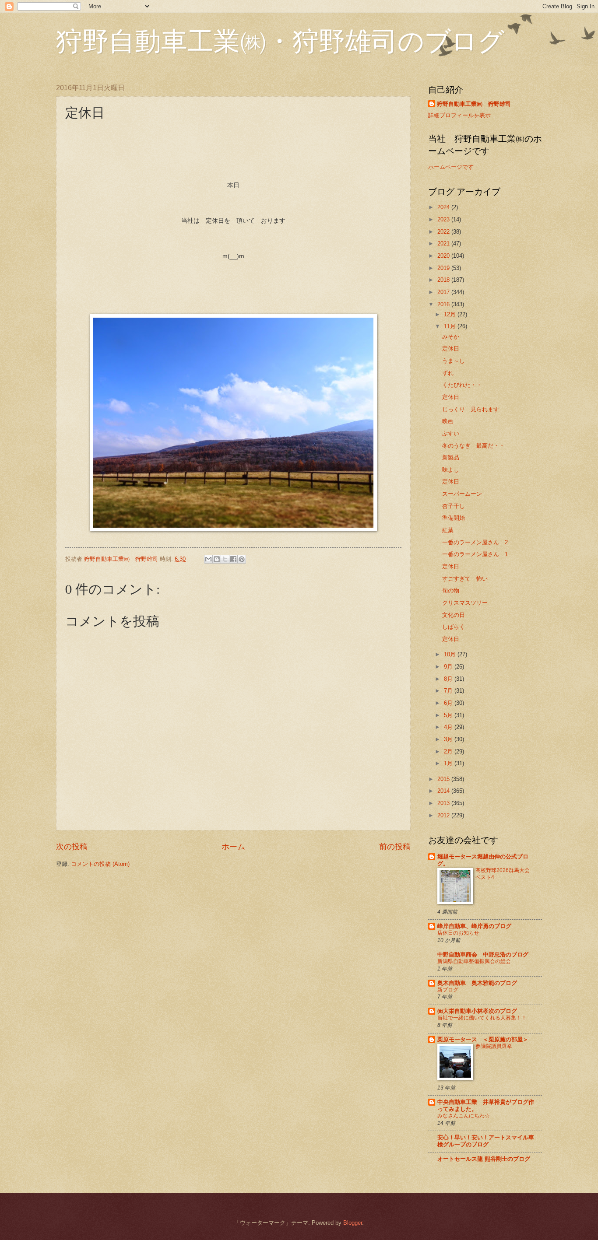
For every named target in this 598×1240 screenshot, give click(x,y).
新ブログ (447, 990)
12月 (450, 314)
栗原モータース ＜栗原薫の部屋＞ (482, 1039)
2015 (444, 779)
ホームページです (451, 167)
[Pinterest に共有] (241, 559)
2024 (444, 207)
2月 (449, 751)
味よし (450, 469)
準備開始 (453, 518)
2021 (444, 243)
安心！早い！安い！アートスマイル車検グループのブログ (485, 1141)
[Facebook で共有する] (233, 559)
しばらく (453, 627)
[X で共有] (225, 559)
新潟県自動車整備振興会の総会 (474, 961)
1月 (449, 763)
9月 (449, 666)
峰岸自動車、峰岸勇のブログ (474, 926)
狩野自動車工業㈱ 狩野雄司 (474, 104)
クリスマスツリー (465, 602)
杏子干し (453, 506)
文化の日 (453, 615)
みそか (450, 336)
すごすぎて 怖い (465, 578)
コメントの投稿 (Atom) (100, 864)
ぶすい (450, 433)
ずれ (448, 373)
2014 (444, 791)
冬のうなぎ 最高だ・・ (473, 445)
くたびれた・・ (462, 385)
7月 (449, 690)
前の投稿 (395, 846)
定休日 (450, 348)
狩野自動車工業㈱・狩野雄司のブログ (280, 40)
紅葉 (448, 530)
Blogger (352, 1222)
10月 (450, 654)
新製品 (450, 457)
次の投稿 (72, 846)
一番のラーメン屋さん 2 (475, 542)
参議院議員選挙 (493, 1046)
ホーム (233, 846)
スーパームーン (462, 493)
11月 (450, 326)
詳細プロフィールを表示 (459, 115)
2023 (444, 219)
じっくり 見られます (470, 409)
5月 (449, 715)
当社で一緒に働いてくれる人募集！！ (482, 1018)
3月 (449, 739)
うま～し (453, 360)
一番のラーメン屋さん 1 (475, 554)
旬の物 (450, 590)
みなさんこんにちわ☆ (463, 1116)
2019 (444, 268)
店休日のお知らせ (458, 933)
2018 (444, 280)
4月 (449, 727)
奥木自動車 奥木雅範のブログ (477, 983)
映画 (448, 421)
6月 (449, 703)
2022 (444, 231)
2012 (444, 815)
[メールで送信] (208, 559)
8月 (449, 679)
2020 (444, 255)
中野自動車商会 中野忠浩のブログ (482, 954)
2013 (444, 803)
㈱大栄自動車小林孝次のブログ (477, 1011)
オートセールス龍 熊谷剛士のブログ (483, 1159)
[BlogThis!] (216, 559)
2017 (444, 292)
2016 (444, 304)
